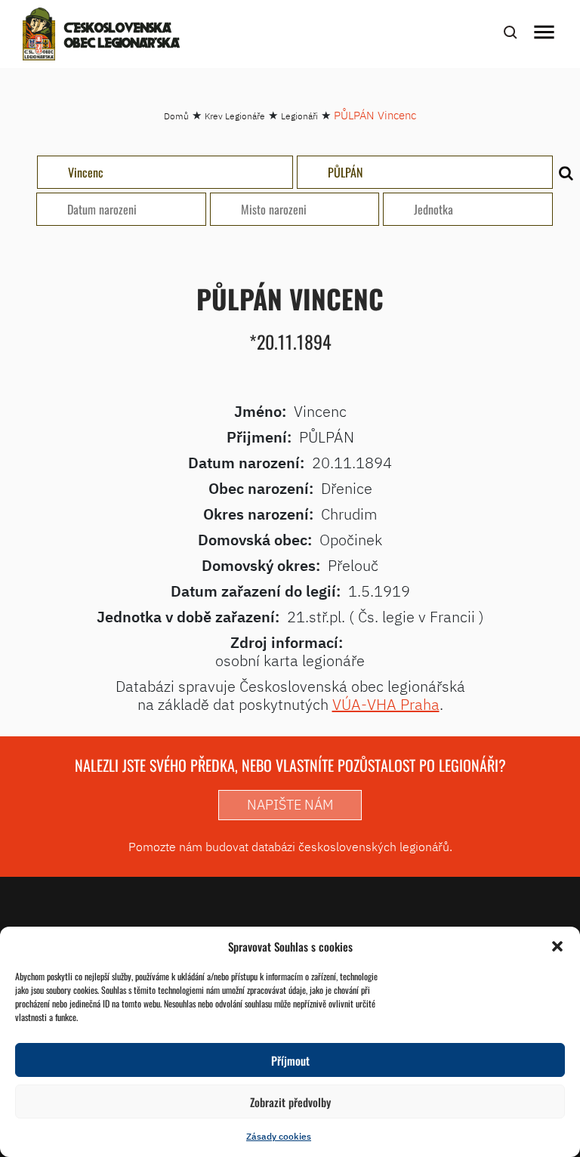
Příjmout (290, 1060)
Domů (176, 116)
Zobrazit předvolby (290, 1102)
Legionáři (299, 116)
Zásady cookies (278, 1136)
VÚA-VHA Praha (386, 704)
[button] (557, 946)
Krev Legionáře (235, 116)
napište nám (290, 804)
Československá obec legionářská (122, 36)
